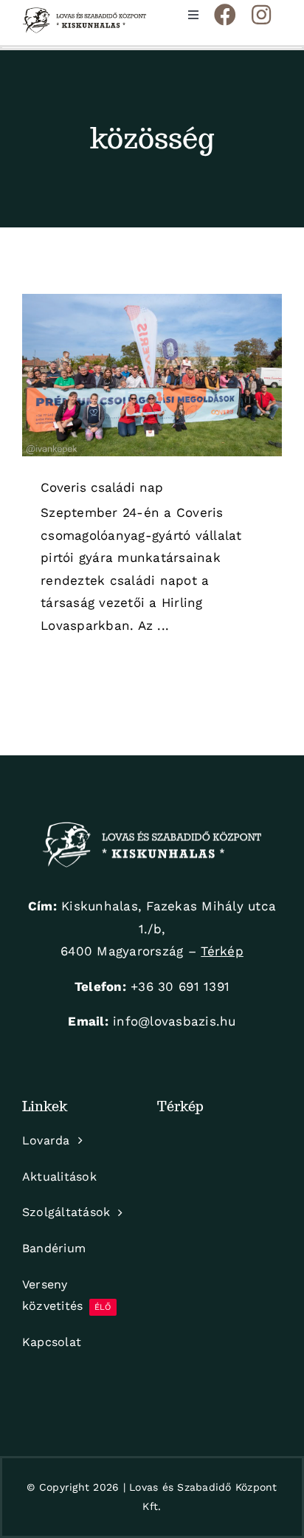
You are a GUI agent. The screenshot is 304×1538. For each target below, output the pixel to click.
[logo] (84, 13)
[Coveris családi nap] (152, 375)
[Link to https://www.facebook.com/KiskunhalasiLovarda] (225, 15)
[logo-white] (152, 827)
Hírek (152, 388)
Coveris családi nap (102, 487)
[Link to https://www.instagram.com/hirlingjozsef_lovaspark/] (261, 15)
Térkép (222, 951)
